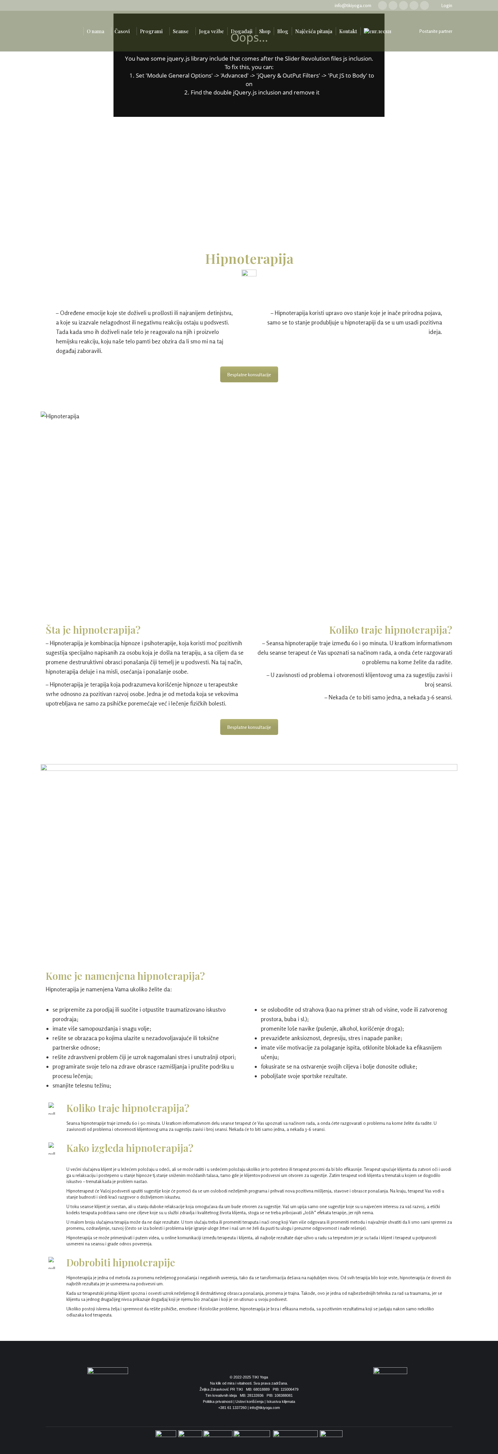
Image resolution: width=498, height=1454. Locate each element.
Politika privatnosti (217, 1401)
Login (446, 5)
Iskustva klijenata (281, 1401)
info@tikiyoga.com (353, 5)
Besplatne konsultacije (249, 374)
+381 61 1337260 (232, 1408)
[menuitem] (76, 31)
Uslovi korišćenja (249, 1401)
